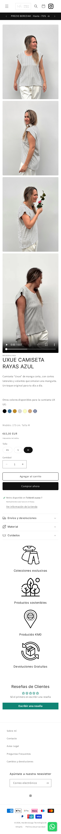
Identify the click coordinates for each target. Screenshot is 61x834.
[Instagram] (51, 6)
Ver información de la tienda (21, 506)
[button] (7, 6)
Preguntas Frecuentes (19, 753)
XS (9, 450)
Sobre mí (12, 730)
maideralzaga (27, 822)
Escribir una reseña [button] (30, 706)
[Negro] (5, 411)
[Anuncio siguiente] (54, 16)
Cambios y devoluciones (20, 761)
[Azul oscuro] (10, 411)
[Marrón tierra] (15, 411)
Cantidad (7, 457)
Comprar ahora (30, 486)
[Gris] (20, 411)
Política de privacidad (35, 827)
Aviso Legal (13, 746)
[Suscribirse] (47, 783)
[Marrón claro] (30, 411)
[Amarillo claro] (25, 411)
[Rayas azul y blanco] (35, 411)
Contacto (12, 738)
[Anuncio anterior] (6, 16)
